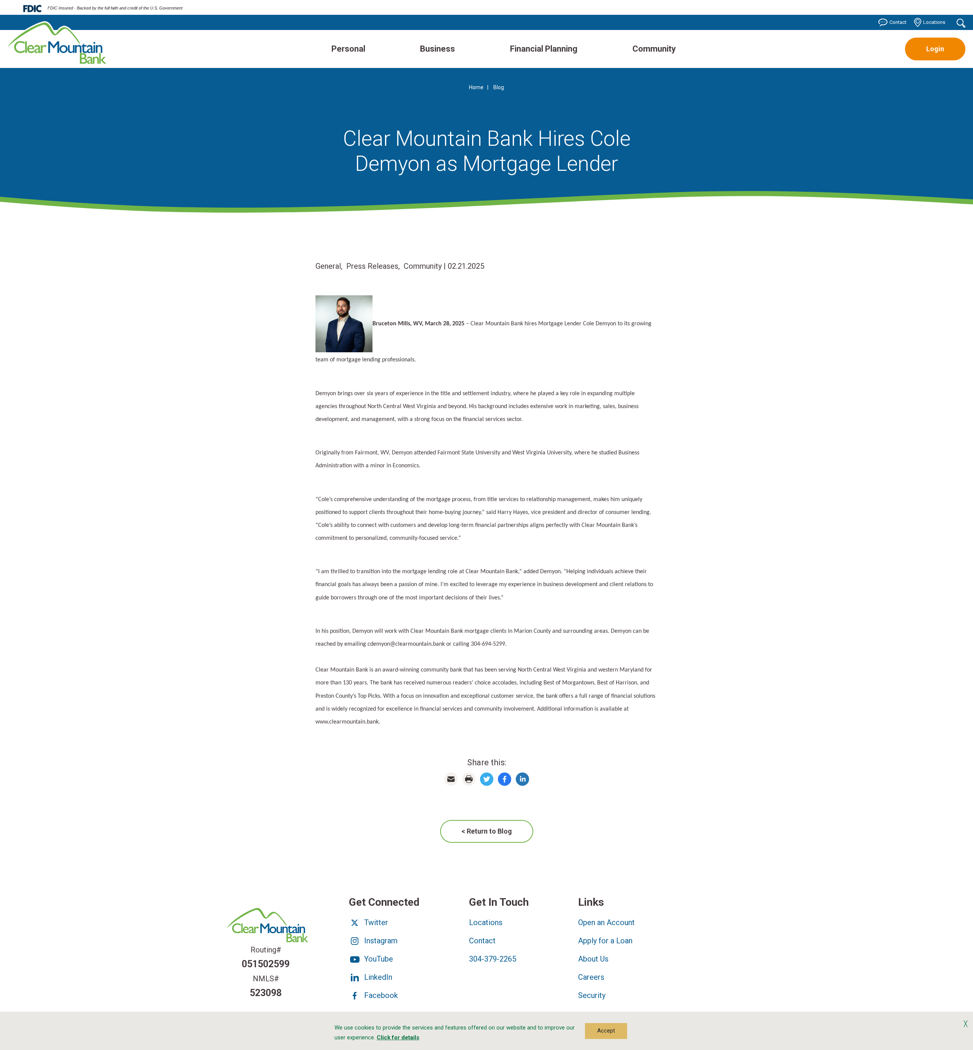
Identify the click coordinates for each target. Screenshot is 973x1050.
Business (437, 49)
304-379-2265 (492, 958)
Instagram (380, 940)
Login (935, 49)
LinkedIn (377, 977)
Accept (606, 1030)
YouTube (377, 958)
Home (476, 87)
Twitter (375, 922)
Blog (498, 87)
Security (591, 995)
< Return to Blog (486, 831)
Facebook (380, 995)
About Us (593, 958)
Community (654, 49)
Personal (348, 49)
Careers (591, 977)
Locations (934, 22)
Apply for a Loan (605, 940)
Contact (897, 22)
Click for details (398, 1037)
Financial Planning (543, 49)
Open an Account (606, 922)
